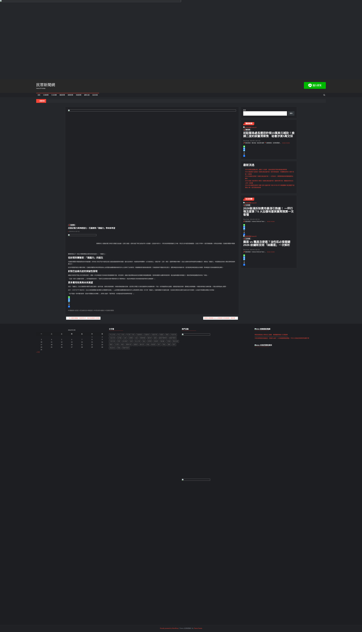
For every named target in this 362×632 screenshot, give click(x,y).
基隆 (155, 338)
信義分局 (154, 334)
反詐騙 (119, 338)
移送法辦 (175, 341)
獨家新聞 (62, 95)
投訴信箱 (95, 95)
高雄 (118, 348)
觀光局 (142, 344)
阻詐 (174, 344)
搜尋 (244, 110)
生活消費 (54, 95)
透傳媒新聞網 (265, 329)
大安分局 (112, 341)
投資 (131, 341)
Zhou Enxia (246, 140)
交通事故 (139, 334)
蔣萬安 (136, 344)
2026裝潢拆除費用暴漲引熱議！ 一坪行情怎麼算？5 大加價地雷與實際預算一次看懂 (268, 211)
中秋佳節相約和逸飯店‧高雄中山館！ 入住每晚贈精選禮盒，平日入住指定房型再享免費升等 (282, 338)
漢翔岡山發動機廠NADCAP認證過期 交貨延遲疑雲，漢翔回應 (219, 318)
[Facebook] (152, 299)
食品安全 (112, 348)
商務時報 (142, 338)
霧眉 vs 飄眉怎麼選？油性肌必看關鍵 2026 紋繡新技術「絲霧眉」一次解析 (268, 243)
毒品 (144, 341)
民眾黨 (150, 341)
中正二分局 (120, 334)
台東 (125, 338)
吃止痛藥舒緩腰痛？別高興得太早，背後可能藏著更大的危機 (84, 318)
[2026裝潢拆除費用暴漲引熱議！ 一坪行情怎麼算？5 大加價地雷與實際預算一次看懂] (250, 203)
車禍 (164, 344)
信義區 (161, 334)
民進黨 (156, 341)
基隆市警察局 (163, 338)
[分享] (152, 307)
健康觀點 (72, 225)
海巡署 (162, 341)
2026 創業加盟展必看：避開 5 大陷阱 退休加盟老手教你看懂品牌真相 (266, 169)
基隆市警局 (172, 338)
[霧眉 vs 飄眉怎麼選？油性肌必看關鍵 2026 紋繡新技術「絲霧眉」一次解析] (250, 236)
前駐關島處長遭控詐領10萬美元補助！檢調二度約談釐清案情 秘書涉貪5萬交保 (269, 134)
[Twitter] (152, 301)
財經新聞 (78, 95)
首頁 (39, 95)
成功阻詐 (125, 341)
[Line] (152, 297)
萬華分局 (128, 344)
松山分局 (137, 341)
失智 (118, 341)
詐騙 (147, 344)
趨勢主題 (86, 95)
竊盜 (111, 344)
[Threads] (152, 305)
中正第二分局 (130, 334)
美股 (122, 344)
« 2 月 (38, 352)
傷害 (167, 334)
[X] (152, 303)
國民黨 (150, 338)
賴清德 (153, 344)
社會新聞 (45, 95)
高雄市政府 (125, 348)
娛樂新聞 (70, 95)
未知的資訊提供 (266, 345)
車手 (159, 344)
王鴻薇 (169, 341)
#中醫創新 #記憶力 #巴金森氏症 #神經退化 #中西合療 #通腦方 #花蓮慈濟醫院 (91, 310)
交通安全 (147, 334)
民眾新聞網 (45, 85)
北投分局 (112, 338)
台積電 (131, 338)
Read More (286, 143)
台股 (136, 338)
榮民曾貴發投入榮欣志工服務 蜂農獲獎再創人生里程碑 (271, 334)
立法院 (117, 344)
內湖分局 (173, 334)
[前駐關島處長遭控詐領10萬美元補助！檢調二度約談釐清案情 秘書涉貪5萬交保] (250, 127)
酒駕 (169, 344)
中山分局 (112, 334)
